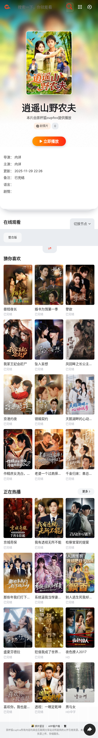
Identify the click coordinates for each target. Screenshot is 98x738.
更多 (85, 491)
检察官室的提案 (77, 542)
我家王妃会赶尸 (15, 364)
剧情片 (44, 126)
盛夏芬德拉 (12, 652)
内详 (18, 157)
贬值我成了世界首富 (49, 652)
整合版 (12, 237)
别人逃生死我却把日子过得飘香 (80, 597)
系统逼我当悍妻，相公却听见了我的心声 (49, 597)
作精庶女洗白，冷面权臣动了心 (18, 473)
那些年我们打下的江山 (18, 597)
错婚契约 (41, 419)
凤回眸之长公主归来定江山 (80, 364)
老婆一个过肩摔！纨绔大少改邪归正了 (49, 473)
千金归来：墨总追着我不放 (80, 473)
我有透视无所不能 (48, 542)
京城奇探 (10, 542)
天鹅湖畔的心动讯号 (80, 419)
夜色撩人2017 (76, 652)
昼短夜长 (10, 309)
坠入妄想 (41, 364)
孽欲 (69, 309)
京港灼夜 (10, 419)
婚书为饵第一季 (46, 309)
